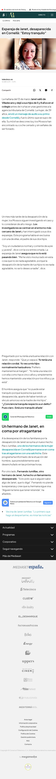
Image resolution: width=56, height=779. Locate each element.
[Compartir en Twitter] (40, 90)
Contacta (28, 744)
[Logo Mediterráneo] (28, 707)
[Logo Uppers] (28, 661)
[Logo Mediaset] (28, 568)
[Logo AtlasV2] (28, 689)
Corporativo (9, 541)
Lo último (6, 20)
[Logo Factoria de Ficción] (28, 625)
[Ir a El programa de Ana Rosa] (11, 15)
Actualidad (9, 527)
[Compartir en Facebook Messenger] (46, 90)
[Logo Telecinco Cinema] (28, 670)
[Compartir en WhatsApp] (34, 90)
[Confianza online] (28, 769)
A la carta (16, 20)
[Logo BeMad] (28, 652)
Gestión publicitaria (28, 737)
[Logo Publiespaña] (28, 698)
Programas (9, 534)
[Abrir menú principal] (52, 15)
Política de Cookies (28, 734)
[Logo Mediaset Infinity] (28, 580)
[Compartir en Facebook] (52, 90)
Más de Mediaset (12, 555)
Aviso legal (28, 720)
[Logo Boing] (28, 634)
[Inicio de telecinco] (4, 15)
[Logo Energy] (28, 643)
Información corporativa (28, 723)
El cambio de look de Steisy (15, 10)
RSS (28, 741)
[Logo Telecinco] (28, 589)
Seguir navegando (13, 548)
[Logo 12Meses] (28, 680)
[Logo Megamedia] (29, 757)
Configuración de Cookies (28, 730)
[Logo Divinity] (28, 607)
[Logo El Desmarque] (28, 616)
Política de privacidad (28, 727)
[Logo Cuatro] (28, 598)
